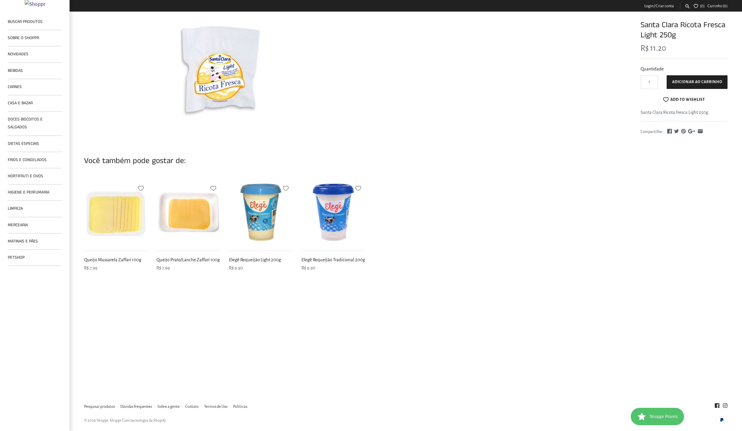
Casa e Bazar (20, 103)
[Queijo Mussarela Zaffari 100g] (116, 212)
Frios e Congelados (27, 160)
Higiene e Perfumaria (28, 192)
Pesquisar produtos (99, 406)
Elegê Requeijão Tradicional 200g (333, 259)
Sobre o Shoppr (23, 38)
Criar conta (665, 6)
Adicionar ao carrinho (697, 82)
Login (648, 6)
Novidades (18, 54)
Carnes (15, 87)
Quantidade (652, 68)
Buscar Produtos (25, 22)
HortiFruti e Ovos (25, 176)
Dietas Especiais (23, 144)
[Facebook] (717, 407)
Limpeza (15, 208)
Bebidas (15, 71)
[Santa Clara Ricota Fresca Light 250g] (221, 71)
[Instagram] (725, 407)
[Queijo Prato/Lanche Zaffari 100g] (188, 212)
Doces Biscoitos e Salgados (25, 123)
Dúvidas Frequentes (136, 406)
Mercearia (18, 225)
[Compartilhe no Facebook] (669, 131)
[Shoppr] (35, 4)
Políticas (240, 406)
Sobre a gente (168, 406)
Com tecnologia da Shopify (144, 420)
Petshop (16, 257)
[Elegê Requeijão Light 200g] (261, 212)
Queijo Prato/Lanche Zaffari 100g (188, 259)
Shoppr (102, 420)
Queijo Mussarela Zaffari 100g (112, 259)
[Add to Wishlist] (141, 187)
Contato (192, 406)
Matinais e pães (23, 241)
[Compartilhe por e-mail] (700, 131)
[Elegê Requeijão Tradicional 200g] (333, 212)
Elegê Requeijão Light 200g (255, 259)
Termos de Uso (216, 406)
